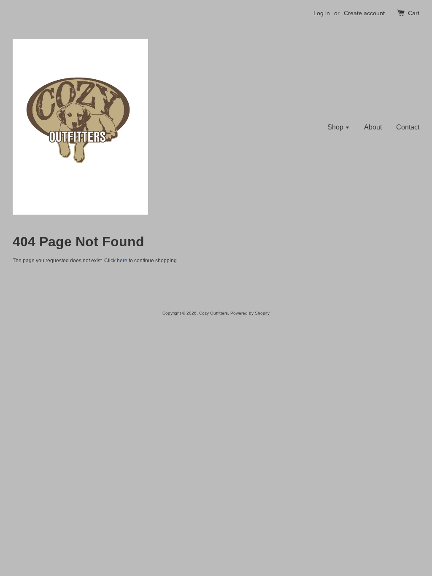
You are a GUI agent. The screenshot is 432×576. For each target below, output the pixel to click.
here (122, 261)
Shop (336, 127)
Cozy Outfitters (213, 313)
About (373, 127)
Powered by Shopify (250, 313)
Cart (413, 13)
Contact (407, 127)
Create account (364, 13)
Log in (321, 13)
